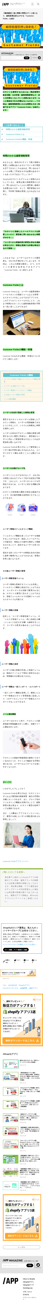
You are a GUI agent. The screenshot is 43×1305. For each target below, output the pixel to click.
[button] (32, 4)
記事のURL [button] (8, 961)
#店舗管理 (23, 988)
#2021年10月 (12, 985)
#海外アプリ (33, 988)
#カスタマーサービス (10, 988)
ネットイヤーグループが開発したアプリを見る (19, 944)
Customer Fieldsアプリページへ (16, 861)
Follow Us (37, 57)
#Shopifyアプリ (24, 985)
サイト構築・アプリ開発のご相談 (16, 950)
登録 (26, 58)
